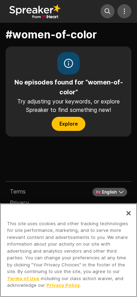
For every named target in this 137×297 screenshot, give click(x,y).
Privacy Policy (63, 285)
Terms (18, 191)
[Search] (107, 11)
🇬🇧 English (106, 192)
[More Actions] (124, 11)
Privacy (19, 202)
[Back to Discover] (35, 11)
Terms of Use (23, 278)
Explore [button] (68, 124)
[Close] (128, 213)
